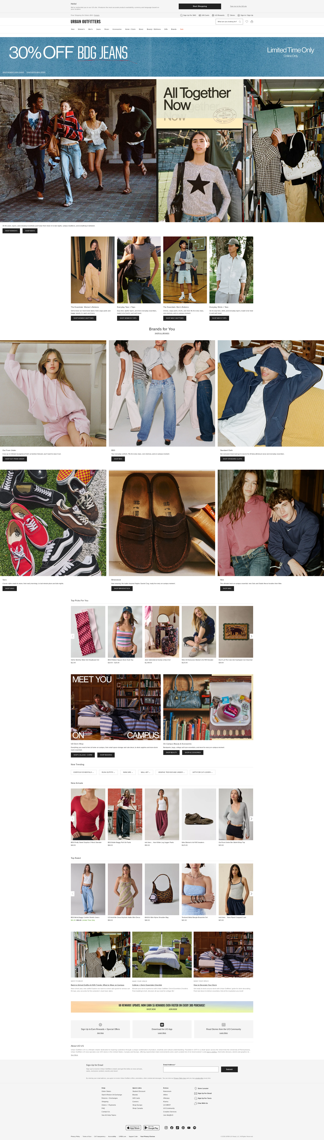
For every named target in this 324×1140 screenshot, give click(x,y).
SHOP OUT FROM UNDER (14, 459)
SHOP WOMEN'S (11, 231)
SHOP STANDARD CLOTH (232, 459)
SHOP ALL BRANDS (162, 333)
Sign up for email (205, 1093)
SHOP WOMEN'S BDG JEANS (13, 72)
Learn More (162, 1033)
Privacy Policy (75, 1136)
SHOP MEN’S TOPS (219, 318)
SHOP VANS (9, 588)
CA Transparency (99, 1136)
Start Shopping (200, 6)
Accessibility (112, 1136)
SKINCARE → (128, 772)
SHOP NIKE (227, 588)
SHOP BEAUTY (171, 752)
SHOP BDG (118, 459)
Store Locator (203, 1088)
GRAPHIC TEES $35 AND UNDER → (171, 772)
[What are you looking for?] (240, 21)
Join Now (100, 1033)
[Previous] (73, 636)
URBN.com (122, 1136)
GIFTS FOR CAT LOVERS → (203, 772)
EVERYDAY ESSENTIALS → (84, 772)
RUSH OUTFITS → (108, 772)
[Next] (251, 636)
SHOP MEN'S (30, 231)
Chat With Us (203, 1103)
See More (74, 1055)
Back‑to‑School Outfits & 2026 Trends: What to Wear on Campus (97, 985)
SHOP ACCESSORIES (193, 752)
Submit (229, 1069)
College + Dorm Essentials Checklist (147, 985)
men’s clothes (212, 1052)
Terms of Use (87, 1136)
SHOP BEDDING (106, 755)
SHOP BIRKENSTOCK (122, 588)
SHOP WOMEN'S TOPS (128, 318)
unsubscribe (199, 1078)
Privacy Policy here (180, 1078)
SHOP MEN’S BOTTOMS (175, 318)
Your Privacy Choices (147, 1136)
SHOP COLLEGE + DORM (83, 755)
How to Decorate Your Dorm (205, 985)
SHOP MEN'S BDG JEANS (35, 72)
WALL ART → (145, 772)
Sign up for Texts (205, 1098)
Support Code (133, 1136)
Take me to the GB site (238, 6)
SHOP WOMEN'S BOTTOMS (84, 318)
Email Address (169, 1065)
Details (96, 15)
